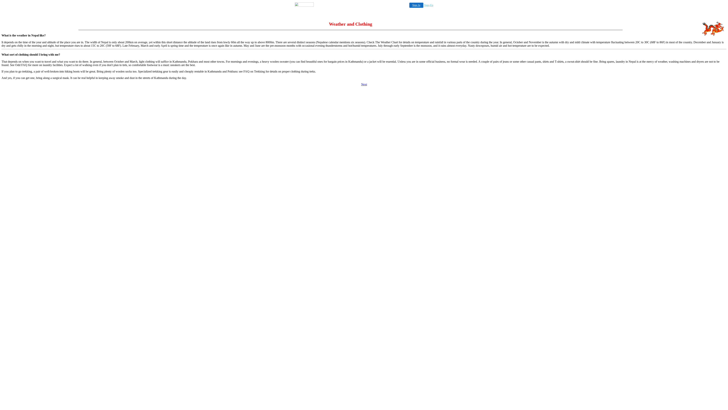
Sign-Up (428, 5)
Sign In (416, 5)
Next (364, 84)
